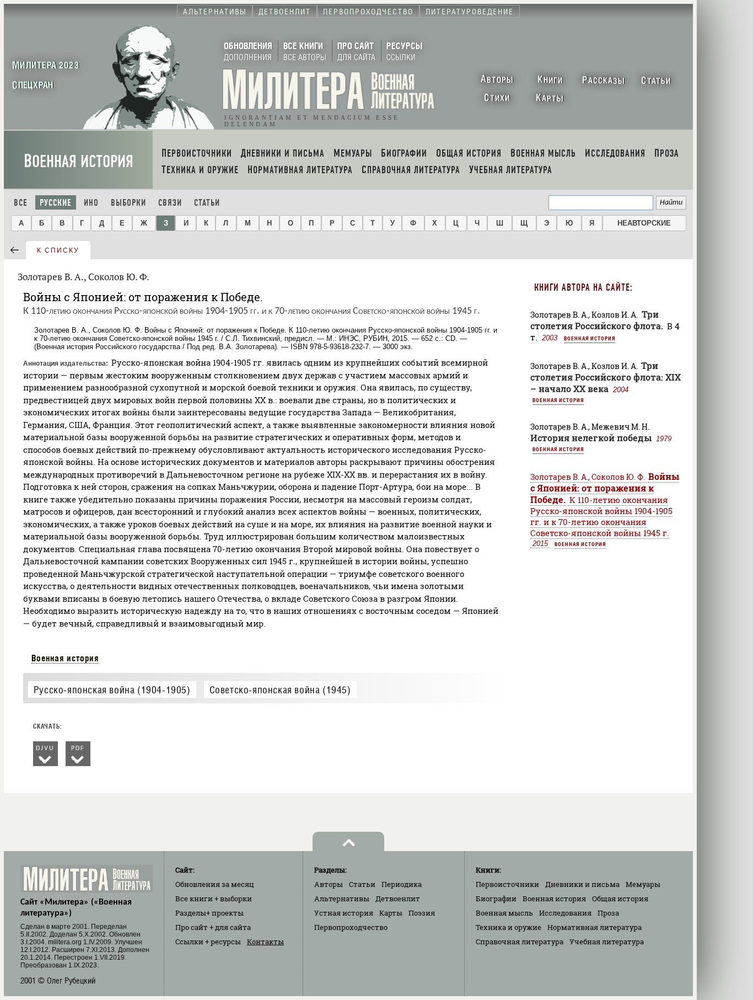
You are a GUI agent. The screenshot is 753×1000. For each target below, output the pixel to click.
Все (21, 202)
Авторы (328, 884)
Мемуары (643, 884)
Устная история (343, 913)
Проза (608, 913)
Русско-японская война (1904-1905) (112, 690)
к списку (58, 250)
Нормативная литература (594, 927)
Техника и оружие (508, 927)
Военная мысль (504, 913)
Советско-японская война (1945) (280, 690)
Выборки (128, 202)
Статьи (207, 202)
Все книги (213, 898)
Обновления (214, 884)
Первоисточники (507, 884)
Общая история (620, 898)
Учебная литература (606, 941)
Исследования (565, 913)
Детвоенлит (397, 898)
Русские (56, 202)
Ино (91, 202)
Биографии (496, 898)
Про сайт (213, 927)
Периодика (401, 884)
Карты (390, 913)
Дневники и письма (582, 884)
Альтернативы (341, 898)
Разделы (209, 913)
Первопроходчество (351, 927)
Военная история (78, 161)
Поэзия (421, 913)
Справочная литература (519, 941)
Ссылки (208, 941)
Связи (170, 202)
